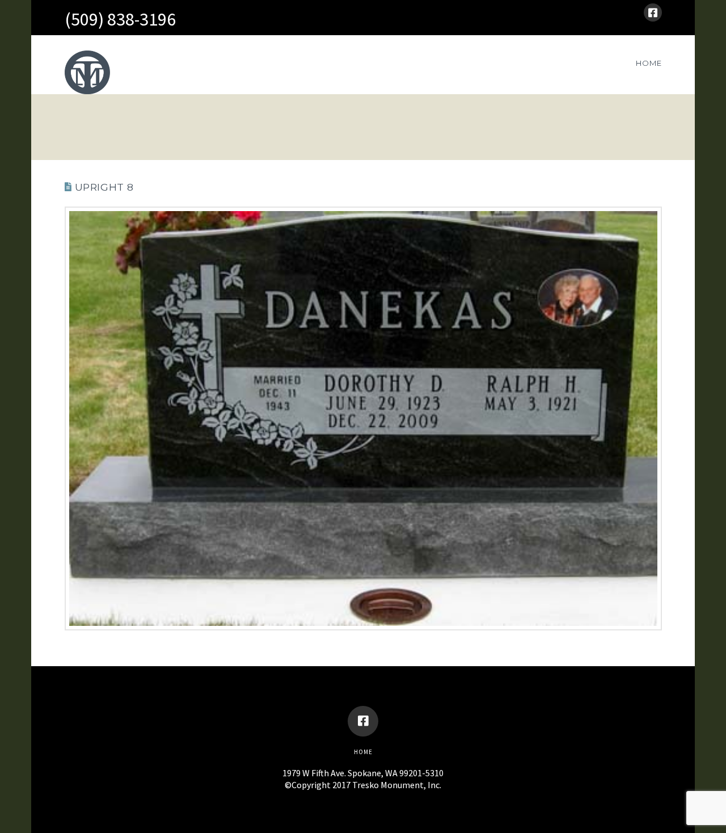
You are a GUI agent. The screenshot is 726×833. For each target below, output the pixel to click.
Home (363, 752)
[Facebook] (653, 12)
